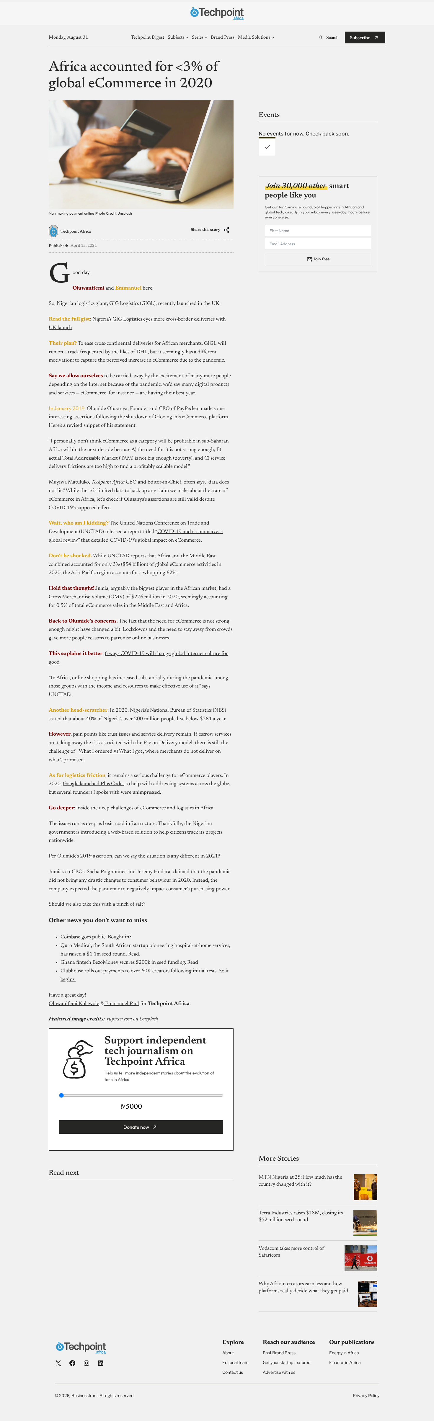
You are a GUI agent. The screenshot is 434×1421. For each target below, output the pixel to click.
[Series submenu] (206, 37)
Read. (134, 954)
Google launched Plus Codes (93, 784)
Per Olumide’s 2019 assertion (80, 856)
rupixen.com (119, 1019)
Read (192, 962)
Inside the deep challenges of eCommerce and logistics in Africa (144, 808)
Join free (321, 259)
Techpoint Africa (76, 232)
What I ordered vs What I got (110, 751)
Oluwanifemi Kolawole (74, 1004)
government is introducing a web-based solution (100, 832)
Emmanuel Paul (121, 1004)
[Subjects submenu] (186, 37)
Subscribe (360, 37)
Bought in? (119, 937)
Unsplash (148, 1019)
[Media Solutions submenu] (272, 37)
